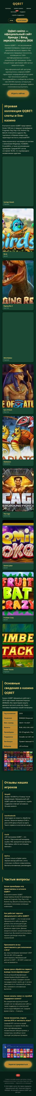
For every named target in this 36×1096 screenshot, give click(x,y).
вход (11, 20)
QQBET (18, 4)
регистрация (22, 20)
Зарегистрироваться (18, 1064)
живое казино (18, 8)
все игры (14, 11)
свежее (28, 8)
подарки (22, 12)
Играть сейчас (18, 93)
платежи (8, 8)
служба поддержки (18, 15)
